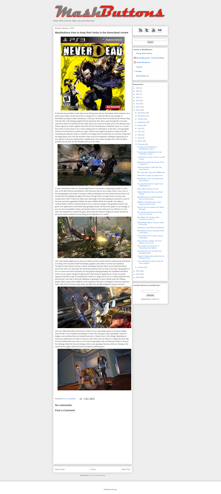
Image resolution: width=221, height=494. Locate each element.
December (142, 113)
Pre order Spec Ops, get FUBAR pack (151, 172)
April (139, 138)
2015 (138, 100)
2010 (138, 274)
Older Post (126, 469)
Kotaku (139, 71)
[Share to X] (89, 399)
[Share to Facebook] (91, 399)
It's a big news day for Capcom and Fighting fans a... (150, 185)
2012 (138, 110)
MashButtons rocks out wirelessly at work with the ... (150, 179)
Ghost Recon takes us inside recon (150, 175)
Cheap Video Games (144, 53)
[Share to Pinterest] (93, 399)
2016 (138, 97)
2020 (138, 88)
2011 (138, 271)
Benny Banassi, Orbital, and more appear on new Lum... (149, 242)
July (139, 128)
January (141, 267)
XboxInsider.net (142, 76)
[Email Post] (80, 399)
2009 (138, 277)
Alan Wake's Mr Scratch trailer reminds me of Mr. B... (148, 218)
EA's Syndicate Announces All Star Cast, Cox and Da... (149, 213)
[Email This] (85, 399)
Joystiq (139, 67)
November (142, 116)
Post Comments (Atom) (97, 475)
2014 (138, 104)
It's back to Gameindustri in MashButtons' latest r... (147, 148)
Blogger (114, 489)
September (142, 122)
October (141, 119)
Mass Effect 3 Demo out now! (148, 189)
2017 (138, 94)
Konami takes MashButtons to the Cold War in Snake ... (149, 153)
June (140, 131)
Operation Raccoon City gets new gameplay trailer (149, 252)
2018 (138, 91)
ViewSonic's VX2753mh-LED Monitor (150, 227)
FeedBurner (155, 299)
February (141, 144)
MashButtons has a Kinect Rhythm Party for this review (149, 198)
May (139, 135)
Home (93, 469)
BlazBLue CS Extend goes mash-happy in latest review (149, 203)
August (140, 125)
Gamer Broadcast (143, 62)
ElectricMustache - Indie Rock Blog (150, 58)
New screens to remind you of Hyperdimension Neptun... (148, 247)
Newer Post (60, 469)
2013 (138, 107)
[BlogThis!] (87, 399)
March (140, 141)
